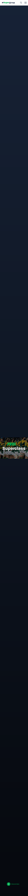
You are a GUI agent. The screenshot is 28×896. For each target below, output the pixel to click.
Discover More (15, 884)
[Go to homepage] (8, 3)
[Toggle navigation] (25, 3)
